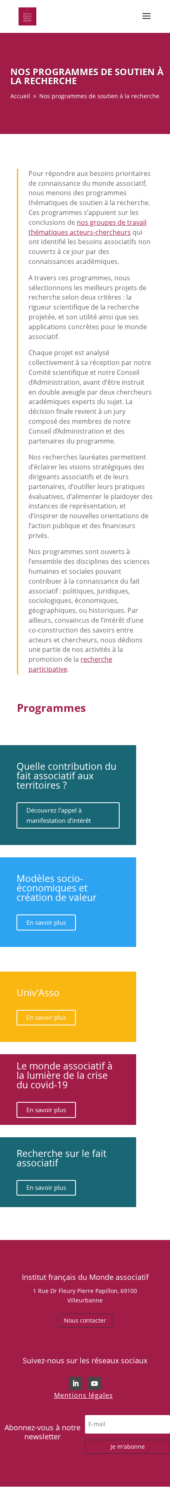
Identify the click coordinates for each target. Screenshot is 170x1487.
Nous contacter (85, 1320)
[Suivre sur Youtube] (94, 1383)
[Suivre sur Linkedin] (75, 1383)
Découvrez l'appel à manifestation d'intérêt (58, 815)
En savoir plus (46, 922)
